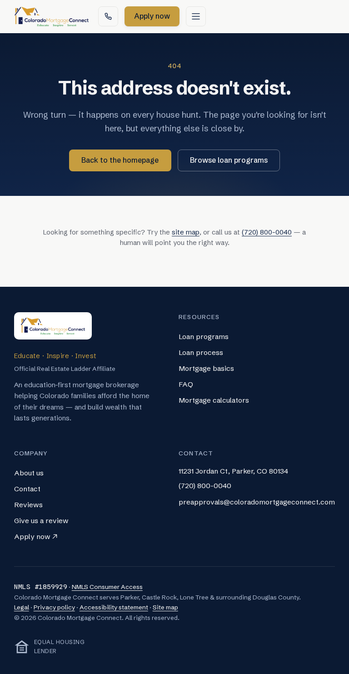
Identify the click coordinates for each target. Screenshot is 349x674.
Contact (27, 488)
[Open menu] (196, 16)
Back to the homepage (120, 160)
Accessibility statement (114, 607)
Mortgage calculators (214, 400)
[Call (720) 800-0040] (108, 16)
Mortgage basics (206, 368)
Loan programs (204, 336)
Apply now (156, 18)
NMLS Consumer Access (107, 587)
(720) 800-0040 (267, 232)
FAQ (186, 384)
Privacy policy (54, 607)
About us (29, 473)
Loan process (201, 352)
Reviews (28, 504)
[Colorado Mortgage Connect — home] (51, 16)
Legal (21, 607)
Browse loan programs (229, 160)
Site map (165, 607)
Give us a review (41, 520)
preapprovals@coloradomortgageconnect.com (257, 502)
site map (185, 232)
